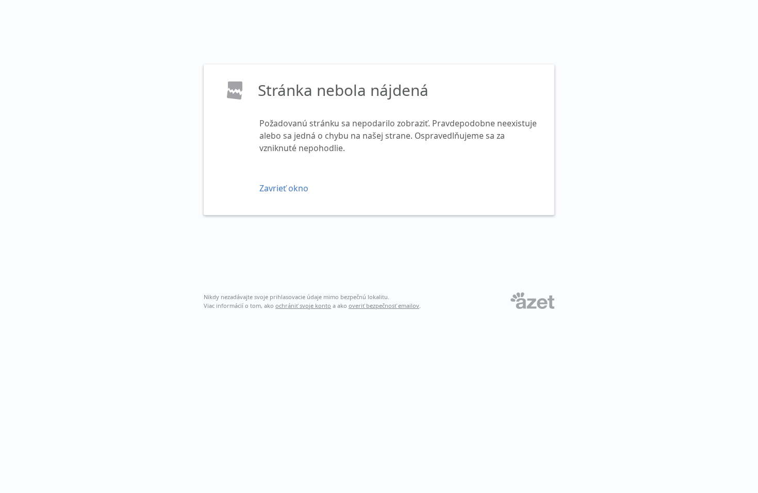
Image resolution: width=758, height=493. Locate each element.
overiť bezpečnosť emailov (384, 305)
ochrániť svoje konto (303, 305)
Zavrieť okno (283, 188)
